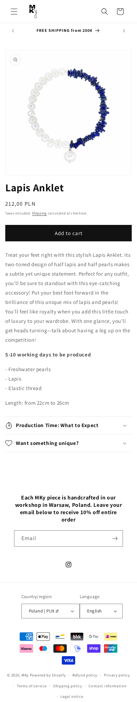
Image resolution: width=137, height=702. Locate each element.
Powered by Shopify (48, 675)
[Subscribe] (115, 538)
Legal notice (71, 696)
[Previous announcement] (13, 30)
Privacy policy (117, 675)
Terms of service (31, 685)
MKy (25, 675)
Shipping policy (67, 685)
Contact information (107, 685)
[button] (14, 11)
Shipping (39, 213)
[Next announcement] (124, 30)
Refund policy (84, 675)
